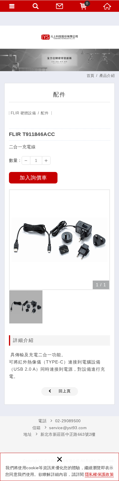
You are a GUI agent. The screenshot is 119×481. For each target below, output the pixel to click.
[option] (59, 239)
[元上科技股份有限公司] (59, 37)
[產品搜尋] (35, 6)
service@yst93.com (68, 427)
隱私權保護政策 (99, 474)
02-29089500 (68, 420)
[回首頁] (107, 6)
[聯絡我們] (59, 6)
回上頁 (65, 391)
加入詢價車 (33, 178)
